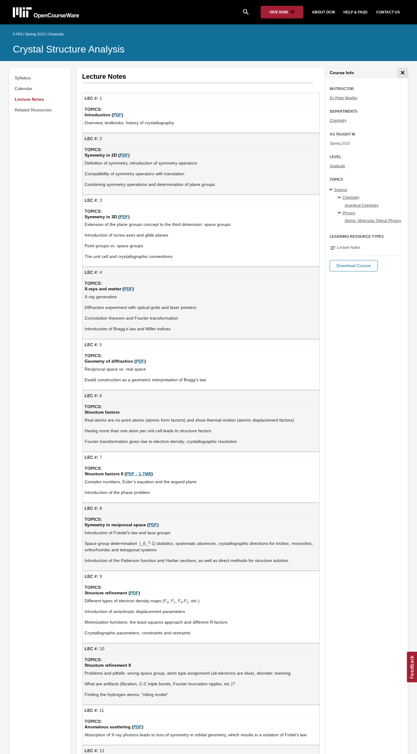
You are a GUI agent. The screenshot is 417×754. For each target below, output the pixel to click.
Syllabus (23, 77)
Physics (349, 213)
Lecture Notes (29, 99)
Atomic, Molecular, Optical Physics (373, 221)
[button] (354, 265)
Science (340, 190)
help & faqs (355, 12)
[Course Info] (402, 72)
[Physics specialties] (340, 213)
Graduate (337, 166)
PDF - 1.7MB (138, 473)
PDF (117, 114)
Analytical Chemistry (362, 205)
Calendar (23, 88)
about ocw (323, 12)
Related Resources (33, 109)
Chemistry (338, 120)
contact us (388, 12)
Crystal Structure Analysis (69, 49)
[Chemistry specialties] (340, 198)
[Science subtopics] (332, 190)
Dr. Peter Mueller (343, 98)
